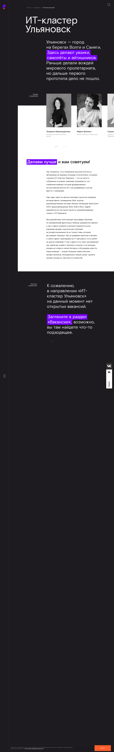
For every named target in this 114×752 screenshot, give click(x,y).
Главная (29, 8)
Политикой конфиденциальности (34, 749)
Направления (37, 8)
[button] (64, 147)
